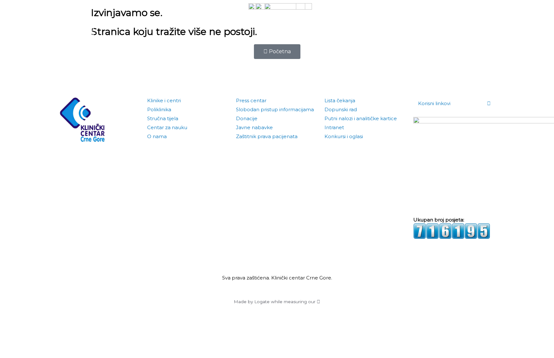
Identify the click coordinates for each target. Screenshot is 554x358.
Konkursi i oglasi (343, 136)
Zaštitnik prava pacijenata (267, 136)
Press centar (251, 100)
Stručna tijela (162, 118)
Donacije (246, 118)
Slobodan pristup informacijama (275, 109)
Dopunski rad (340, 109)
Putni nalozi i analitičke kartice (360, 118)
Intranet (334, 127)
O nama (157, 136)
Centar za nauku (167, 127)
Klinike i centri (164, 100)
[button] (490, 22)
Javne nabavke (254, 127)
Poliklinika (159, 109)
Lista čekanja (339, 100)
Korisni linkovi (434, 103)
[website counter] (451, 231)
